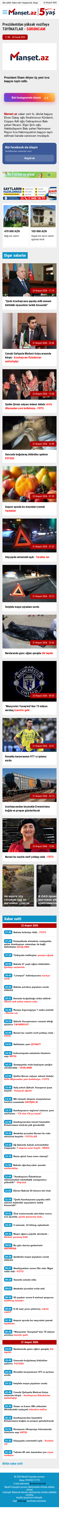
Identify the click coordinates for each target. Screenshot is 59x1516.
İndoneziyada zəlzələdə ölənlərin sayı (27, 1055)
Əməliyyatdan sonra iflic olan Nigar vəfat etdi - (28, 1270)
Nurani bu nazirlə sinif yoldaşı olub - (29, 1034)
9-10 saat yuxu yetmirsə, (26, 1310)
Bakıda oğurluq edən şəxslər (25, 1167)
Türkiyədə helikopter (29, 955)
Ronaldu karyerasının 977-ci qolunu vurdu (29, 1373)
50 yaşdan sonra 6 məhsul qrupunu (29, 1299)
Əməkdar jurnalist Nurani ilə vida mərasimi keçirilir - (27, 1135)
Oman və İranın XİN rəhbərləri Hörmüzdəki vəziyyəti (25, 1408)
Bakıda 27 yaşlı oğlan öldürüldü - (27, 965)
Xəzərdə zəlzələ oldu (21, 1279)
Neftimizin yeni (23, 1044)
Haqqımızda (27, 2)
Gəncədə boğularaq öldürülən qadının (25, 1362)
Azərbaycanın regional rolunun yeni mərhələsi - (29, 1112)
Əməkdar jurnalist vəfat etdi (25, 1288)
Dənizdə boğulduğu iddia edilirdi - (28, 1000)
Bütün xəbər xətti (12, 1463)
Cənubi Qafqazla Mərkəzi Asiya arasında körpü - (27, 1395)
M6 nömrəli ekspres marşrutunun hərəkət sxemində (27, 1100)
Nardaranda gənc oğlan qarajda (28, 1350)
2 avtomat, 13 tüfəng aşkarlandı (27, 1225)
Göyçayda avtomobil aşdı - (28, 1442)
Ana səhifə (6, 2)
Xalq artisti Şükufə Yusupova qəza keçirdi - (28, 1089)
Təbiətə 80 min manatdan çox (28, 1454)
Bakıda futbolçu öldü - (25, 932)
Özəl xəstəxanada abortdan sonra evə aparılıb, (28, 1215)
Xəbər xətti (16, 2)
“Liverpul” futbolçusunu (27, 977)
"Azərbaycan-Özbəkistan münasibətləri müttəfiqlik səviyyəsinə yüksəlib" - (25, 1179)
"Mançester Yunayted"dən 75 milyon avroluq (29, 1333)
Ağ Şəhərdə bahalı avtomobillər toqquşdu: (26, 1146)
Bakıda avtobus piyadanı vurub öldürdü (26, 988)
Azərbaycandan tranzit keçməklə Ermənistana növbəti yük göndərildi (27, 1123)
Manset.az (10, 114)
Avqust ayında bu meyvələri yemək (28, 1322)
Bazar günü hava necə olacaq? (26, 1156)
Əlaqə (35, 2)
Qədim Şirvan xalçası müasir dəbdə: (29, 1077)
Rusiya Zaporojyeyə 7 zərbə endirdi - (28, 1011)
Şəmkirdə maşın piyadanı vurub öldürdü (26, 1258)
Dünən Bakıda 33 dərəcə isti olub (28, 1190)
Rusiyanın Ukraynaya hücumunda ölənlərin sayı (28, 1431)
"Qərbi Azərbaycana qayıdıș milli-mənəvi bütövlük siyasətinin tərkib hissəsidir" (27, 1202)
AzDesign (21, 1501)
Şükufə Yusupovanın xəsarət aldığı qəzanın (28, 1023)
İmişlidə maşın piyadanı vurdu (26, 1383)
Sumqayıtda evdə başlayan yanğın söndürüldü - (28, 1066)
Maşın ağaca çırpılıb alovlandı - (26, 1235)
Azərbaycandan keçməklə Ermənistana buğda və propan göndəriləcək (29, 1419)
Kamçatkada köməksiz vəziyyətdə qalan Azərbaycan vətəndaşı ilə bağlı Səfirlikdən (27, 944)
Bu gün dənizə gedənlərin (23, 1247)
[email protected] (38, 1483)
